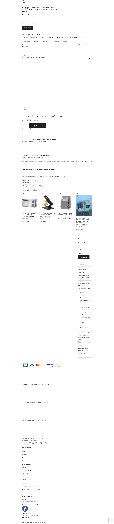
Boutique (29, 45)
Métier (79, 272)
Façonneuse (83, 325)
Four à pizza (83, 295)
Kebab (81, 292)
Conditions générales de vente (30, 487)
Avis (23, 457)
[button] (89, 59)
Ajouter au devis (26, 129)
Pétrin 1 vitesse (85, 307)
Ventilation (26, 41)
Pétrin (81, 305)
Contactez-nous (26, 464)
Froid (41, 37)
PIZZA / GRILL (60, 37)
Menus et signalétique (68, 45)
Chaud (49, 37)
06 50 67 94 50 (26, 513)
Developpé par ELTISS (41, 522)
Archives (24, 467)
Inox (86, 37)
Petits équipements (74, 37)
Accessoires (46, 41)
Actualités (56, 41)
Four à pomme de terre (85, 300)
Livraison (24, 483)
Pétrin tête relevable (87, 312)
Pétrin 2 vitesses (86, 310)
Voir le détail (25, 221)
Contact (65, 41)
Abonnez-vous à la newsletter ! (30, 505)
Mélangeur (82, 322)
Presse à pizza (83, 327)
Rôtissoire (82, 297)
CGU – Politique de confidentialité (31, 490)
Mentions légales (27, 470)
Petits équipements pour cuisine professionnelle (47, 45)
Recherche (27, 27)
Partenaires (25, 461)
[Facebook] (25, 511)
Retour (25, 110)
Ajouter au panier (37, 125)
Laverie (36, 41)
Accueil (25, 37)
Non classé (81, 356)
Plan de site (25, 473)
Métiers (33, 37)
